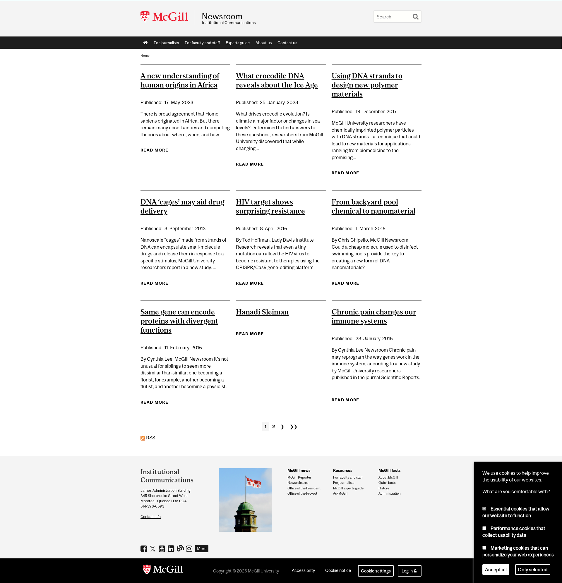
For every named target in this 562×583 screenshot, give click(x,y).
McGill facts (389, 470)
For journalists (166, 42)
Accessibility (303, 570)
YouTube (163, 548)
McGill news (298, 470)
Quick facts (386, 482)
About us (264, 42)
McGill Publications (181, 547)
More (202, 548)
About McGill (388, 477)
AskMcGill (340, 493)
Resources (342, 470)
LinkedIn (172, 548)
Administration (389, 493)
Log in (407, 570)
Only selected (533, 569)
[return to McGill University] (163, 570)
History (383, 488)
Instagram (190, 548)
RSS (150, 437)
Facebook (144, 548)
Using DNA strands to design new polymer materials (367, 85)
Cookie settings (376, 570)
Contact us (287, 42)
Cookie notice (338, 570)
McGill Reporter (299, 477)
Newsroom (222, 16)
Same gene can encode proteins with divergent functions (179, 321)
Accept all (496, 569)
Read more (154, 150)
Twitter (153, 548)
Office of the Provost (302, 493)
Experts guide (238, 42)
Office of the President (304, 488)
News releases (297, 482)
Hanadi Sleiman (262, 312)
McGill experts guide (348, 488)
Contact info (150, 517)
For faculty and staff (202, 42)
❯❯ (293, 426)
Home (145, 43)
